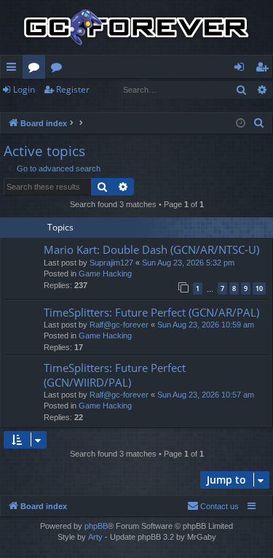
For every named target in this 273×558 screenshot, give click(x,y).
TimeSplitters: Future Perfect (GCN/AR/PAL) (151, 312)
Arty (95, 536)
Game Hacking (105, 273)
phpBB (96, 526)
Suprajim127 (111, 262)
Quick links (14, 69)
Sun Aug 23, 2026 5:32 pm (188, 262)
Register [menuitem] (265, 69)
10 (259, 288)
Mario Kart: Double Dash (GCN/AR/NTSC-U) (151, 249)
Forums (36, 69)
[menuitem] (259, 123)
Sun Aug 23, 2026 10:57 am (205, 394)
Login (24, 89)
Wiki (59, 69)
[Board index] (136, 27)
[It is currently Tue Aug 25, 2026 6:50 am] (240, 123)
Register (73, 89)
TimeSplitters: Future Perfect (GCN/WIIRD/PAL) (115, 374)
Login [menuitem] (242, 69)
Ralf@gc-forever (119, 324)
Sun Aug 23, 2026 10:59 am (205, 324)
